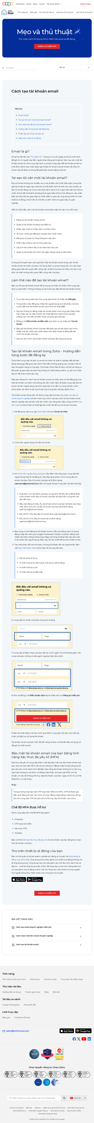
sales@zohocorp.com (17, 1031)
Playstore (35, 879)
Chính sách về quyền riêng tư (38, 1110)
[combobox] (19, 68)
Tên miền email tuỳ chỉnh (14, 979)
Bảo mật (29, 1108)
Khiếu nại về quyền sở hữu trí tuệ (54, 1108)
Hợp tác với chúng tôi (64, 12)
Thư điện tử (36, 157)
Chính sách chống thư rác (75, 1108)
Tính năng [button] (22, 12)
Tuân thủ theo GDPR (74, 1110)
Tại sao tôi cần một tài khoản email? (34, 120)
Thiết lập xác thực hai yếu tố (31, 133)
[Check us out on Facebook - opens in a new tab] (74, 1039)
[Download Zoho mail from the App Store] (66, 1030)
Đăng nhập (85, 4)
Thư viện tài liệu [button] (45, 12)
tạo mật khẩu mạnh (28, 548)
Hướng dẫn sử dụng (11, 992)
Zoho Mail (41, 411)
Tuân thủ (38, 1108)
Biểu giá (33, 12)
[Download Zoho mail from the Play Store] (83, 1030)
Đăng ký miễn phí (47, 46)
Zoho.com (7, 4)
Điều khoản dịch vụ (19, 1110)
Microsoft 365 (30, 1005)
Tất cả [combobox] (62, 67)
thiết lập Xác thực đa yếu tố (34, 840)
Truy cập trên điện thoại (72, 979)
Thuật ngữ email (32, 992)
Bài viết (56, 992)
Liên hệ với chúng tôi (84, 12)
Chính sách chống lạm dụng (47, 1113)
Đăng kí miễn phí (47, 893)
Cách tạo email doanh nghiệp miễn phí (33, 927)
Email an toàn (50, 979)
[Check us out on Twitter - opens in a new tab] (79, 1039)
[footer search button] (64, 1098)
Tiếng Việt (77, 1098)
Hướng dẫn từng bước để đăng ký (33, 129)
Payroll (42, 4)
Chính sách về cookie (57, 1110)
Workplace (20, 4)
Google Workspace (11, 1005)
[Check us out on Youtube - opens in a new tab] (84, 1039)
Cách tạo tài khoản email (27, 944)
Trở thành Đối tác (22, 1017)
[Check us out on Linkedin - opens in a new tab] (90, 1039)
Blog (46, 992)
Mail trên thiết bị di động (29, 138)
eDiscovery (35, 979)
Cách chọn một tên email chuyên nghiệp (34, 936)
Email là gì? (23, 115)
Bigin (35, 4)
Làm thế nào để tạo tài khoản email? (35, 124)
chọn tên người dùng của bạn (31, 473)
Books (28, 4)
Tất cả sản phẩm (53, 4)
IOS (19, 879)
